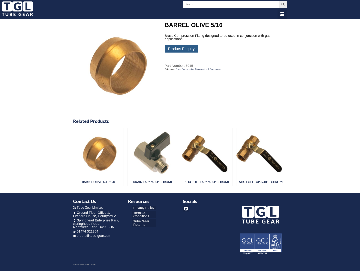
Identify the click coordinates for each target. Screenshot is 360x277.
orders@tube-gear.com (94, 236)
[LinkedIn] (186, 209)
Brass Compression (185, 69)
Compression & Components (208, 69)
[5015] (116, 64)
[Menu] (282, 14)
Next (283, 158)
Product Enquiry (181, 49)
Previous (76, 158)
